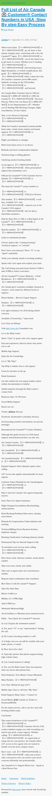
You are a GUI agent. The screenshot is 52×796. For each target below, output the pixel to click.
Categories (13, 778)
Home (4, 778)
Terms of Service (8, 783)
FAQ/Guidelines (28, 778)
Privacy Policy (25, 783)
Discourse (16, 789)
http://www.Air (12, 328)
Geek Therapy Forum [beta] (13, 3)
